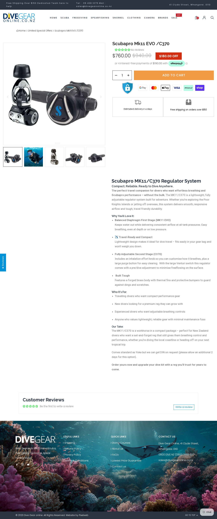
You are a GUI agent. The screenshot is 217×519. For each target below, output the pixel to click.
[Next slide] (101, 97)
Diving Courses (121, 443)
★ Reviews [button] (3, 262)
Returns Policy (72, 449)
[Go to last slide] (8, 97)
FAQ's (115, 455)
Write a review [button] (184, 407)
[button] (12, 157)
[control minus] (114, 75)
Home (22, 30)
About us (117, 449)
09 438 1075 (90, 3)
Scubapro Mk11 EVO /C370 (69, 30)
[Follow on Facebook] (17, 465)
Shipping (69, 443)
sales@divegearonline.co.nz (94, 6)
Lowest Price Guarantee (126, 460)
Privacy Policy (72, 455)
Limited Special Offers (40, 30)
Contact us (119, 466)
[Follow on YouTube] (28, 465)
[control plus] (129, 75)
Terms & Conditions (76, 460)
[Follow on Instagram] (22, 465)
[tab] (54, 143)
